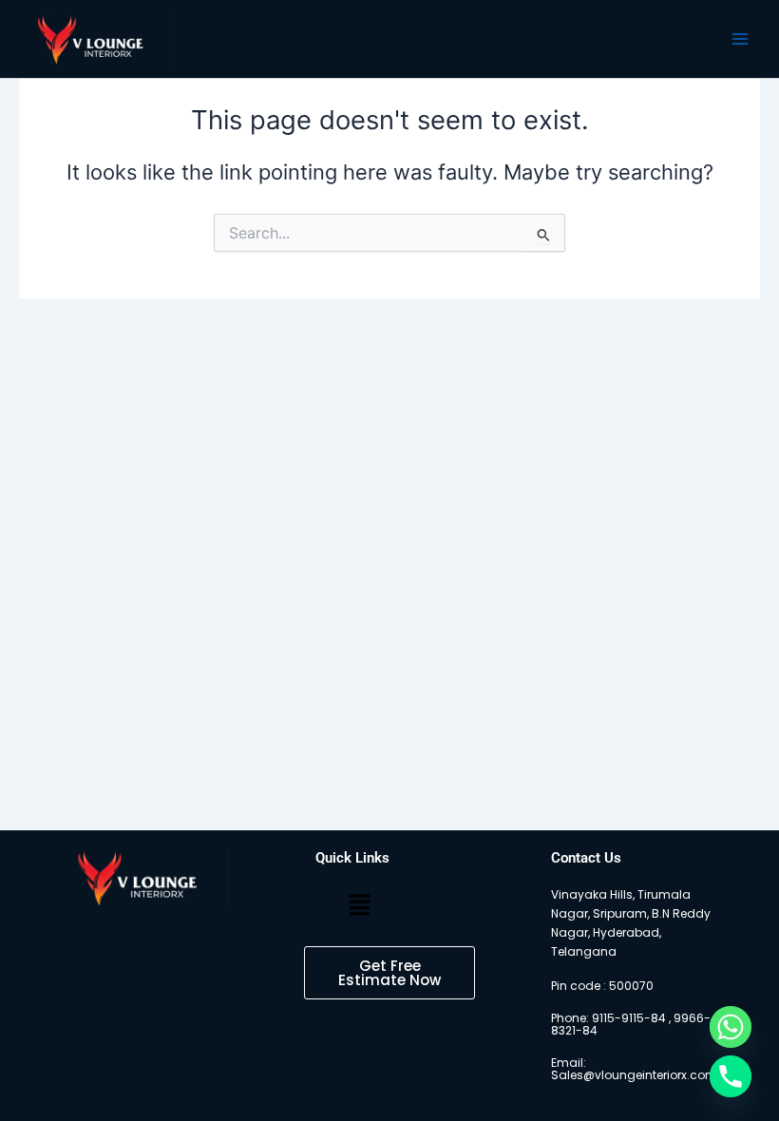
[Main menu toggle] (740, 39)
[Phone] (730, 1076)
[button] (359, 905)
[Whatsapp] (730, 1027)
